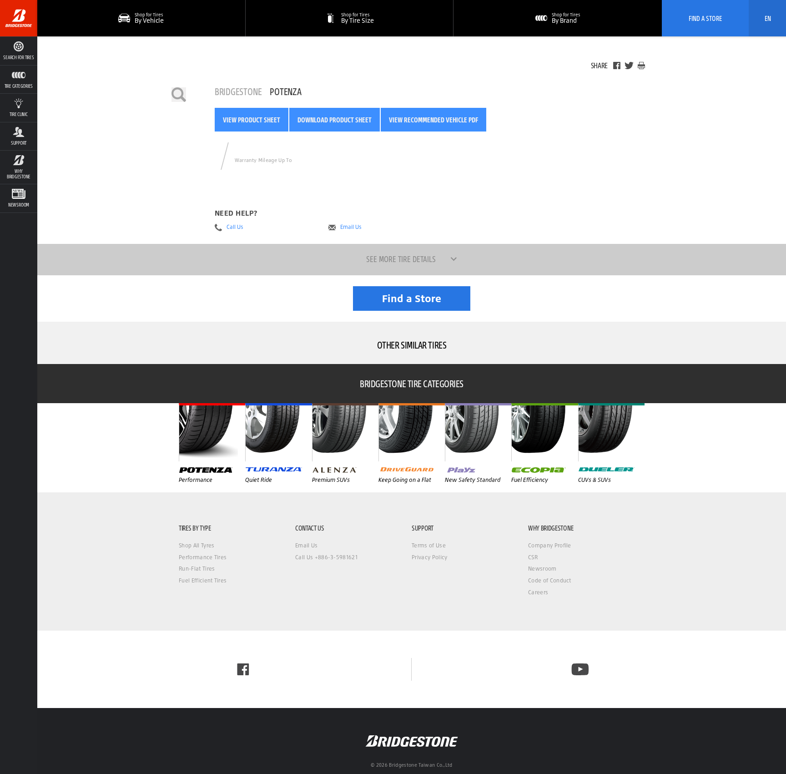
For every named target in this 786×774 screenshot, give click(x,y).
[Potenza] (212, 432)
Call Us (235, 227)
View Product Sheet (251, 119)
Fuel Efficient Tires (203, 580)
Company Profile (549, 545)
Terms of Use (429, 545)
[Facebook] (617, 65)
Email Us (351, 227)
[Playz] (478, 432)
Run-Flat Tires (197, 568)
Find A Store (705, 18)
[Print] (641, 65)
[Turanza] (278, 432)
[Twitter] (629, 65)
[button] (18, 79)
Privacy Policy (429, 557)
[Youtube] (580, 669)
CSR (533, 557)
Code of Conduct (549, 580)
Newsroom (542, 568)
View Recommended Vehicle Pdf (433, 119)
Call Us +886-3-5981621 (326, 557)
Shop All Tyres (196, 545)
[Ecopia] (544, 432)
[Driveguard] (411, 432)
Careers (538, 592)
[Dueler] (611, 432)
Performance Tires (203, 557)
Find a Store (411, 298)
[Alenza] (345, 432)
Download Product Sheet (334, 119)
